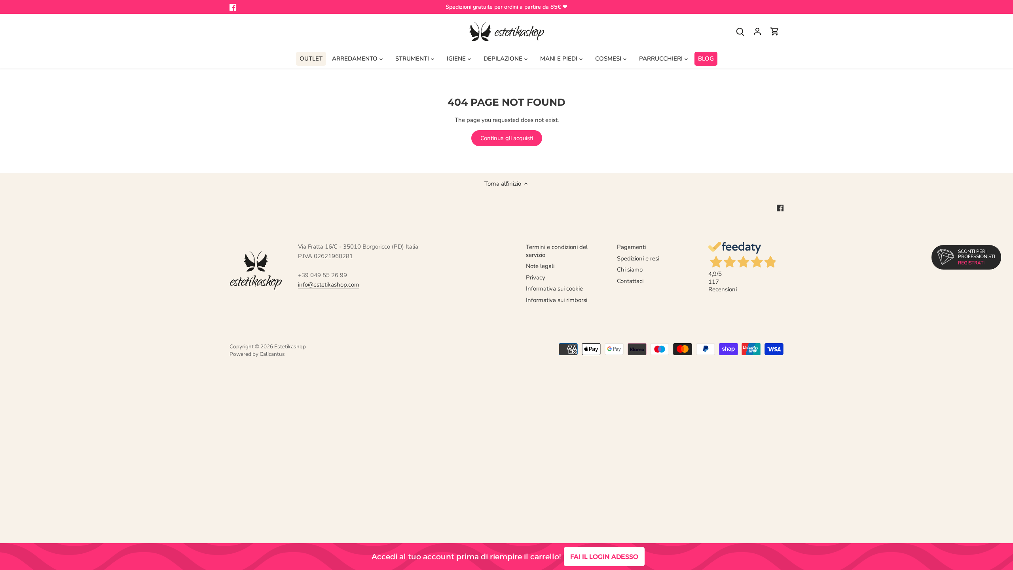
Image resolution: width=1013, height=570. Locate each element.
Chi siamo (630, 270)
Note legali (540, 266)
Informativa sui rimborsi (556, 300)
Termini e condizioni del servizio (557, 251)
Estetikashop (290, 346)
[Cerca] (740, 31)
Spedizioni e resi (638, 258)
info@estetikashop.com (328, 285)
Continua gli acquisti (506, 138)
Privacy (535, 277)
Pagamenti (631, 247)
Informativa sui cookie (554, 289)
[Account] (757, 31)
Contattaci (630, 281)
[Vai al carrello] (775, 31)
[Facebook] (233, 7)
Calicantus (272, 354)
